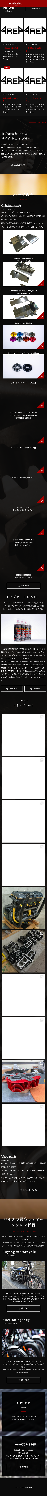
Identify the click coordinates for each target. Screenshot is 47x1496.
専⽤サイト (13, 688)
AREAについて (19, 165)
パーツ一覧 (25, 585)
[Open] (23, 735)
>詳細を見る (35, 8)
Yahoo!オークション (30, 1190)
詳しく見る (25, 1308)
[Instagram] (41, 753)
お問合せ (37, 688)
